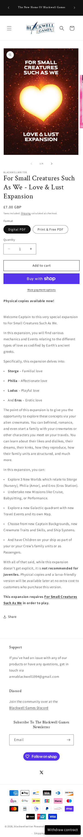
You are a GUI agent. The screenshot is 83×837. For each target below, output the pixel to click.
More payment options (41, 289)
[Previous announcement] (8, 8)
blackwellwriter (23, 826)
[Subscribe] (68, 739)
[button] (9, 28)
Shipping (26, 213)
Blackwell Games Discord (28, 708)
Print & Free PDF (50, 229)
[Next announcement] (74, 8)
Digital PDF (17, 229)
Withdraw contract (62, 829)
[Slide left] (31, 164)
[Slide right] (52, 164)
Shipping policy (43, 833)
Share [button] (12, 617)
